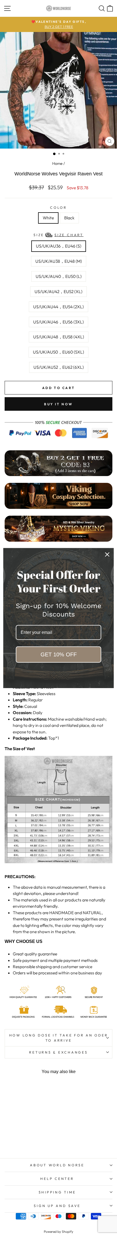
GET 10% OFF (59, 654)
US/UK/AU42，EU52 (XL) (58, 291)
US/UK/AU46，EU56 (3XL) (58, 322)
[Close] (107, 554)
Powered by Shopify (58, 1231)
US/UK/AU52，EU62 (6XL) (58, 367)
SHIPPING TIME (57, 1192)
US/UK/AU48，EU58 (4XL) (58, 336)
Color (58, 207)
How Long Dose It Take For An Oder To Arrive (58, 1037)
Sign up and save (57, 1205)
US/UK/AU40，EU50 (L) (59, 276)
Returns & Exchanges (58, 1052)
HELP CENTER (57, 1178)
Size (58, 235)
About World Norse (57, 1165)
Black (69, 217)
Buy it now (58, 404)
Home (57, 163)
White (48, 217)
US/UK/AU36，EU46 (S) (58, 246)
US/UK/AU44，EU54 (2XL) (58, 306)
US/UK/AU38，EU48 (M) (58, 261)
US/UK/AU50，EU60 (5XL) (58, 352)
